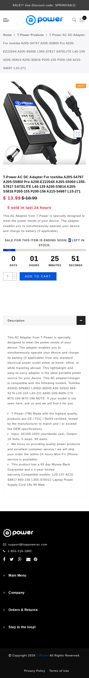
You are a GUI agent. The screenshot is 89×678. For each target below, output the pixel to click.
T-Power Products (30, 35)
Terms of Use (59, 670)
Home (7, 35)
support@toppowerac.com (27, 544)
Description (16, 320)
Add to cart (38, 276)
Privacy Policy (34, 670)
